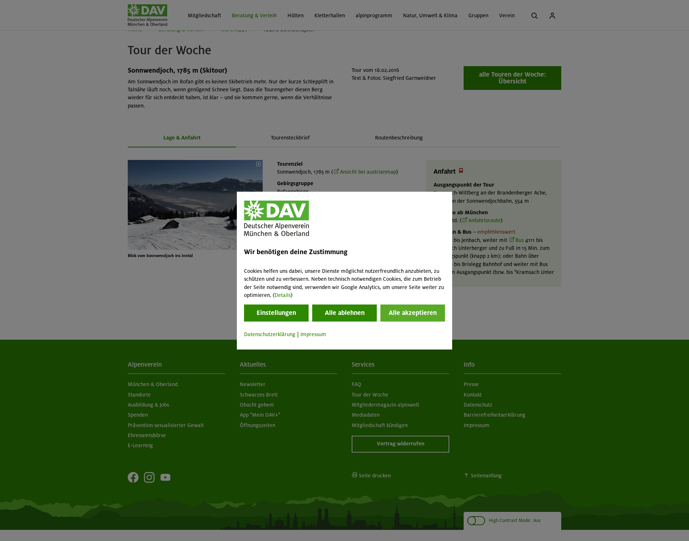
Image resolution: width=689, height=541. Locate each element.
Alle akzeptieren (413, 313)
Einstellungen (276, 313)
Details (283, 295)
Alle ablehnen (345, 313)
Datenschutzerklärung (269, 334)
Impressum (313, 334)
